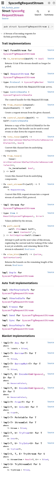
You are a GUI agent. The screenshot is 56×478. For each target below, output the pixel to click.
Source (5, 18)
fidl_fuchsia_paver (10, 7)
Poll (12, 235)
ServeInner (16, 140)
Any (17, 342)
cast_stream (14, 184)
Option (20, 235)
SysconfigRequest (23, 216)
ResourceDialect (18, 383)
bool (41, 58)
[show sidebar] (2, 3)
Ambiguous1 (36, 374)
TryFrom (24, 432)
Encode (23, 374)
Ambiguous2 (36, 387)
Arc (7, 140)
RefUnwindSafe (20, 289)
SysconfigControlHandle (17, 95)
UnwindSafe (18, 298)
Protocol (15, 82)
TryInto (24, 443)
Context (24, 232)
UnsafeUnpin (17, 325)
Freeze (13, 306)
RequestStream (19, 73)
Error (39, 216)
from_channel (15, 104)
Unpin (12, 272)
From (17, 401)
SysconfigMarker (34, 82)
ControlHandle (18, 92)
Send (12, 315)
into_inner (13, 136)
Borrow (19, 353)
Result (7, 216)
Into (22, 406)
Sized (24, 348)
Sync (12, 320)
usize (38, 254)
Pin (18, 229)
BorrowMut (21, 363)
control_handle (16, 117)
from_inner (13, 156)
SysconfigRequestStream (25, 3)
